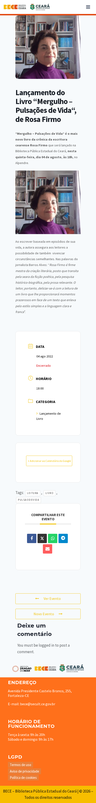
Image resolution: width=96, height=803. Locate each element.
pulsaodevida (28, 499)
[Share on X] (42, 538)
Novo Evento (44, 613)
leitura (32, 493)
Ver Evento (52, 598)
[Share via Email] (47, 549)
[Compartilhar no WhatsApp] (52, 538)
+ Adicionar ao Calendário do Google (49, 461)
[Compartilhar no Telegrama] (63, 538)
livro (49, 493)
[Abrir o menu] (88, 6)
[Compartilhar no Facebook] (31, 538)
